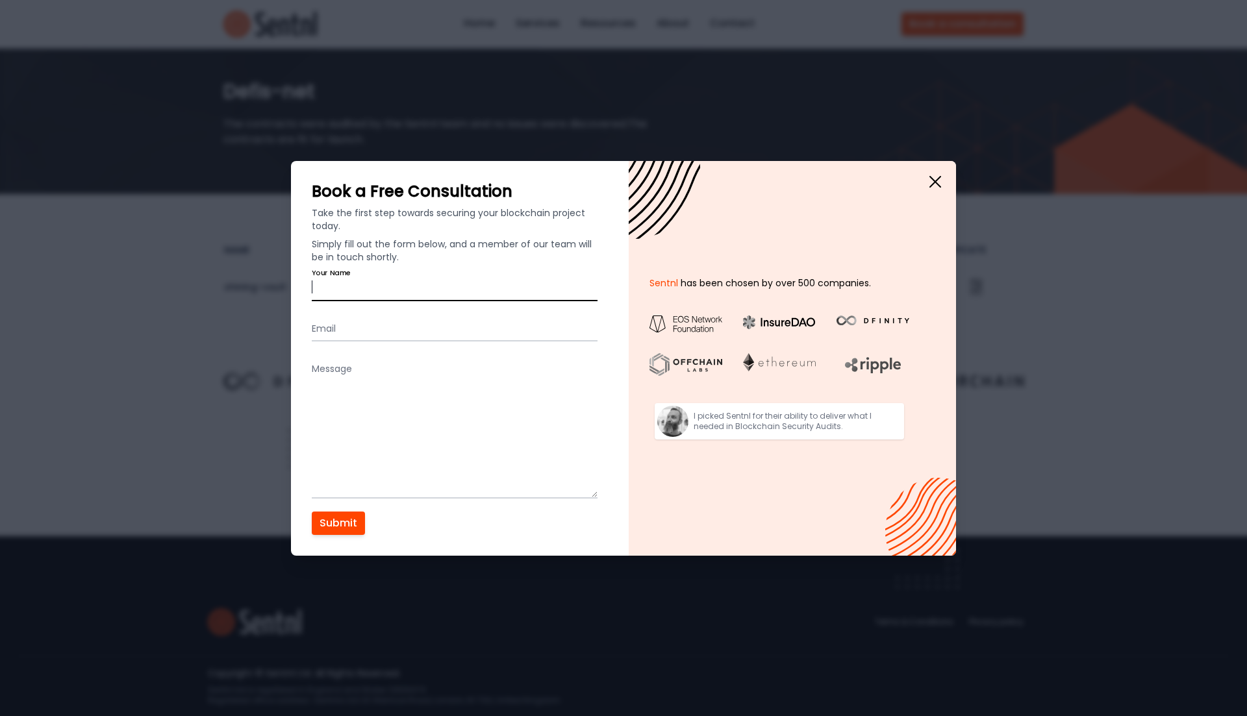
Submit (338, 522)
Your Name (331, 272)
